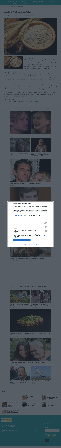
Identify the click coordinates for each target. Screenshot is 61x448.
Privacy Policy (37, 244)
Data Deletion (23, 244)
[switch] (45, 223)
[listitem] (30, 220)
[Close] (51, 204)
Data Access (30, 244)
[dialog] (30, 224)
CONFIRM (22, 240)
